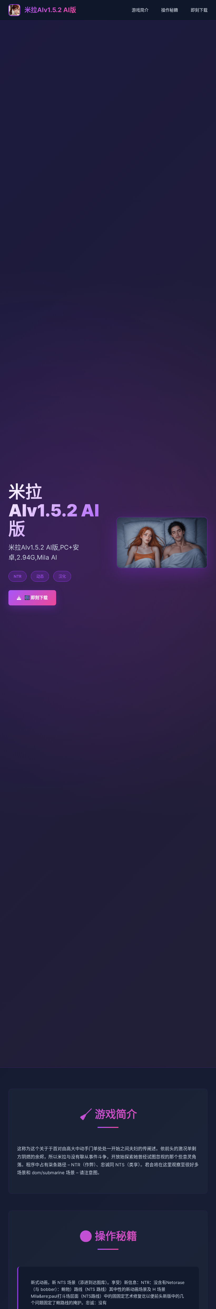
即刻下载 (199, 10)
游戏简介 (140, 10)
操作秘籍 (169, 10)
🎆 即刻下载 (36, 597)
